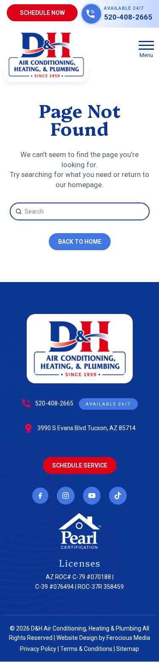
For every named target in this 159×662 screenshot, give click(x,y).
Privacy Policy (38, 648)
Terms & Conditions (86, 648)
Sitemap (127, 648)
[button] (146, 48)
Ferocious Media (128, 637)
